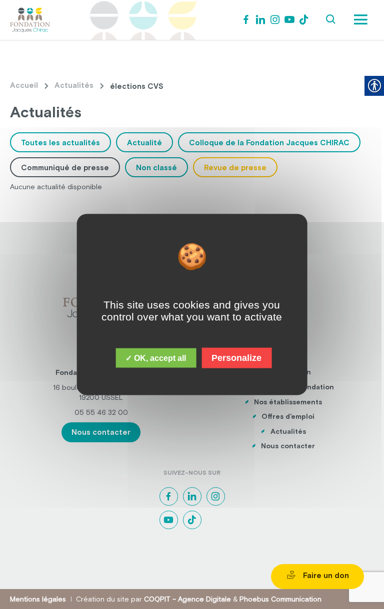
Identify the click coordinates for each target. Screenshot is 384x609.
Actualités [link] (74, 85)
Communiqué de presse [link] (65, 167)
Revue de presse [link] (235, 167)
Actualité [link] (144, 142)
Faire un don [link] (325, 575)
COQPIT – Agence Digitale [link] (187, 599)
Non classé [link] (156, 167)
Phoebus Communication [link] (281, 599)
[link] (30, 19)
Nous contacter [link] (101, 432)
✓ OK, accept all (156, 358)
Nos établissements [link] (288, 402)
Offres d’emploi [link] (288, 416)
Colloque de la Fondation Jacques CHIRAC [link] (269, 142)
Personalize (237, 358)
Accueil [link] (24, 85)
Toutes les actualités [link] (60, 142)
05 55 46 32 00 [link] (101, 412)
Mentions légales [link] (38, 599)
